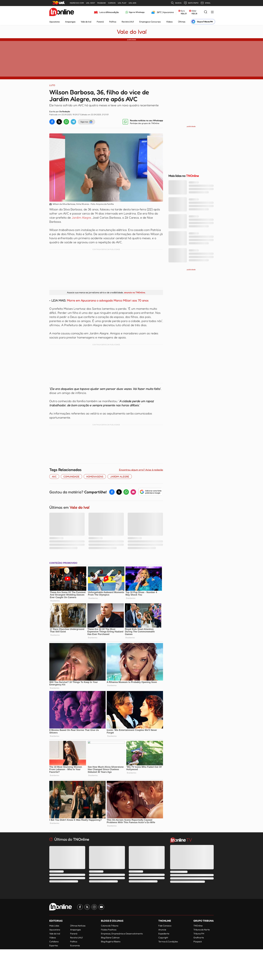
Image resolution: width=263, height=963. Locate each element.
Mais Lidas (54, 925)
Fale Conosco (164, 925)
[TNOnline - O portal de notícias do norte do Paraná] (61, 12)
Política (112, 21)
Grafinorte (198, 937)
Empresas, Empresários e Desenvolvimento (122, 933)
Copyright (163, 937)
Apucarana (54, 21)
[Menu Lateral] (212, 12)
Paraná (100, 21)
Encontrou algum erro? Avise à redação (141, 469)
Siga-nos (84, 122)
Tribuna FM (198, 933)
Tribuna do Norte (201, 929)
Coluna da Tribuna (109, 925)
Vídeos (169, 21)
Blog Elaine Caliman (110, 937)
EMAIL (208, 3)
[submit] (205, 12)
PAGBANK (101, 3)
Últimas (181, 21)
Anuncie (162, 929)
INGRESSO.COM (77, 3)
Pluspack (197, 941)
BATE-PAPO (193, 3)
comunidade (71, 476)
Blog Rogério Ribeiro (110, 941)
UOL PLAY (122, 3)
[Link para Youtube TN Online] (101, 907)
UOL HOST (90, 3)
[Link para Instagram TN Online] (94, 907)
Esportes (53, 945)
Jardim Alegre (81, 217)
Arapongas (70, 21)
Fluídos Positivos (108, 929)
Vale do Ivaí (86, 21)
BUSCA (178, 3)
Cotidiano (54, 941)
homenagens (94, 476)
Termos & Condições (168, 941)
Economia (75, 945)
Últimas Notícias (77, 925)
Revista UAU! (128, 21)
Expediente (163, 933)
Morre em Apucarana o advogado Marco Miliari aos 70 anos (107, 300)
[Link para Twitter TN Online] (87, 907)
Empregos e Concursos (150, 21)
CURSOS (112, 3)
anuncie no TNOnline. (134, 292)
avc (54, 476)
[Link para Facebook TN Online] (80, 907)
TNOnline (198, 925)
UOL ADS (132, 3)
